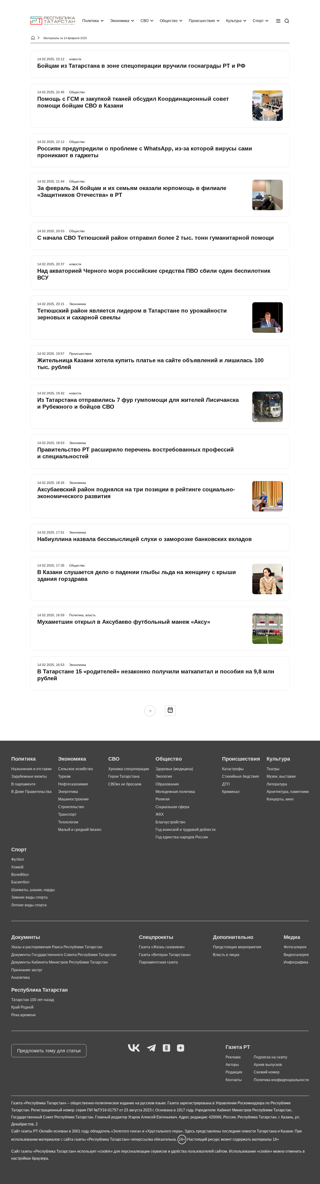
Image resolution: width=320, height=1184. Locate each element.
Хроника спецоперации (128, 769)
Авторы (232, 1065)
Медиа (292, 937)
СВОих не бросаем (124, 784)
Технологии (68, 822)
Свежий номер (266, 1072)
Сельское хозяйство (75, 769)
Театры (273, 769)
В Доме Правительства (31, 792)
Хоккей (17, 867)
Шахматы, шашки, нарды (33, 890)
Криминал (230, 792)
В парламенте (23, 784)
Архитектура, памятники (288, 792)
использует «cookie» (95, 1151)
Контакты (234, 1080)
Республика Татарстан (39, 990)
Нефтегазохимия (73, 784)
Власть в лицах (226, 955)
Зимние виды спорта (29, 897)
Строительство (71, 807)
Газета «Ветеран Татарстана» (165, 955)
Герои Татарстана (123, 776)
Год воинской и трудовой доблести (186, 830)
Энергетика (68, 792)
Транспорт (67, 814)
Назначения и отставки (31, 769)
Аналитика (20, 977)
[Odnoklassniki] (166, 1048)
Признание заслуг (26, 970)
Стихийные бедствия (240, 776)
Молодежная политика (175, 792)
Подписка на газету (270, 1057)
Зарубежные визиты (29, 776)
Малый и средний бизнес (80, 830)
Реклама (233, 1057)
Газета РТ (238, 1047)
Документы (25, 937)
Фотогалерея (295, 947)
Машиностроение (73, 799)
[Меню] (278, 21)
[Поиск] (287, 21)
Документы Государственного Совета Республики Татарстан (63, 955)
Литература (277, 784)
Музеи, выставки (281, 776)
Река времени (23, 1015)
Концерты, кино (280, 799)
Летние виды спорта (29, 905)
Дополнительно (233, 937)
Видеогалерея (296, 955)
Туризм (64, 776)
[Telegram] (151, 1048)
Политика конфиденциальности (281, 1080)
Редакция (234, 1072)
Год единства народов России (182, 837)
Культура (234, 21)
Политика (90, 21)
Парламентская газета (158, 962)
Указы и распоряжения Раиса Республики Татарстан (56, 947)
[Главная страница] (52, 21)
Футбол (17, 859)
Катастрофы (233, 769)
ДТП (226, 784)
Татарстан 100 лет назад (32, 1000)
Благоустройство (170, 822)
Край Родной (22, 1007)
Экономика (119, 21)
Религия (163, 799)
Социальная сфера (172, 807)
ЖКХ (160, 814)
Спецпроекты (156, 937)
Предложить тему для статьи (49, 1050)
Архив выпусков (268, 1065)
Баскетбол (20, 882)
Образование (167, 784)
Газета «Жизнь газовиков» (162, 947)
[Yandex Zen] (180, 1048)
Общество (169, 21)
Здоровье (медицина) (174, 769)
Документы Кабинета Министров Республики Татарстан (59, 962)
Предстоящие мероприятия (237, 947)
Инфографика (296, 962)
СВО (145, 21)
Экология (164, 776)
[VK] (134, 1048)
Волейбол (20, 875)
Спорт (258, 21)
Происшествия (202, 21)
